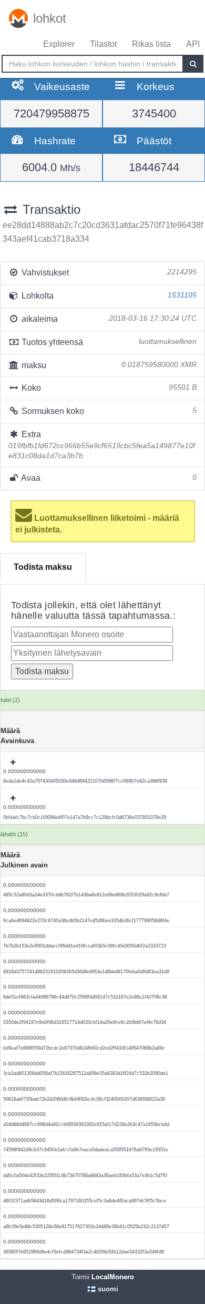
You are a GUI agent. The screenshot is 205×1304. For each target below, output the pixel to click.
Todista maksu (43, 566)
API (193, 43)
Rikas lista (151, 43)
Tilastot (103, 43)
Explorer (59, 43)
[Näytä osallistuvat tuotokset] (13, 762)
